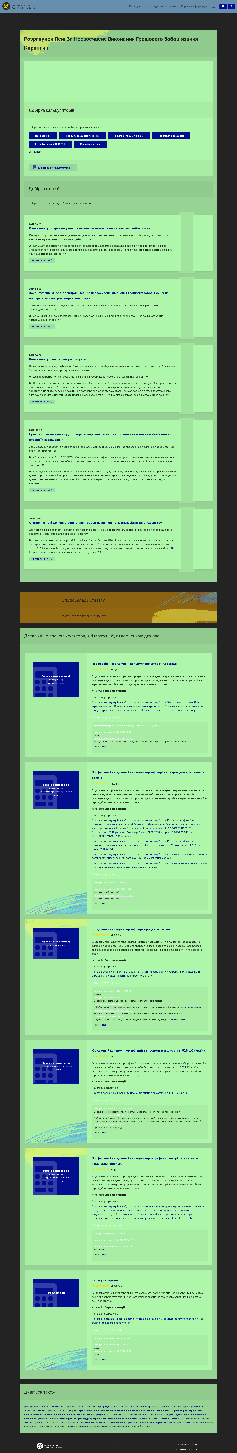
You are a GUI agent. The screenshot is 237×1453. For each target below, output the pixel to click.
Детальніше (34, 152)
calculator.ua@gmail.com (187, 1444)
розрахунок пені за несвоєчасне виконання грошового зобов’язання (130, 1414)
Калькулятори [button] (138, 6)
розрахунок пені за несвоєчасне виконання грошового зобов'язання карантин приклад (122, 1410)
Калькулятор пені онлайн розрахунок (57, 359)
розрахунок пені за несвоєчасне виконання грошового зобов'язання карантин (122, 1422)
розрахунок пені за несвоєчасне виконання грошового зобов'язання (137, 1406)
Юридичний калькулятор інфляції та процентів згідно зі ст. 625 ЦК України (148, 1050)
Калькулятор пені (105, 1280)
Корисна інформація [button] (194, 6)
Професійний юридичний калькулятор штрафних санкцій (135, 663)
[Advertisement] (118, 81)
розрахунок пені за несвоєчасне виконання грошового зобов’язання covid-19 (61, 1406)
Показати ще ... (101, 747)
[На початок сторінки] (118, 1446)
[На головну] (18, 6)
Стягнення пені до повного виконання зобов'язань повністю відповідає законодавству (95, 522)
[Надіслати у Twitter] (147, 615)
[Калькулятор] (223, 6)
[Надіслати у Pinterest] (151, 615)
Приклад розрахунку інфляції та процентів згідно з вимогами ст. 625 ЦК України (139, 1093)
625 (182, 1067)
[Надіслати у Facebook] (144, 615)
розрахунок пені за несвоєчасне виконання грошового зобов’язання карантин (132, 1418)
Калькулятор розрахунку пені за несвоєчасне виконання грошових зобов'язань (89, 228)
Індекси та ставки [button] (164, 6)
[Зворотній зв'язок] (231, 6)
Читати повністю (41, 260)
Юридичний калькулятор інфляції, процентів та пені (131, 929)
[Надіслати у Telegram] (154, 615)
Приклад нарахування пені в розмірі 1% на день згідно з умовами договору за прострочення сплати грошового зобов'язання (147, 1320)
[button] (214, 6)
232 (63, 457)
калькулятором (194, 1007)
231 (39, 548)
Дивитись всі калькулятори (54, 167)
